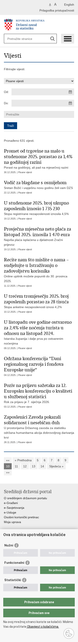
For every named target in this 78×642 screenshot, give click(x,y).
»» (8, 472)
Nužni (8, 545)
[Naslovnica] (39, 25)
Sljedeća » (56, 466)
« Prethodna (23, 460)
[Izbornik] (67, 39)
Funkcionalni (14, 563)
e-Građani (11, 503)
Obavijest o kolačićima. (42, 626)
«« (8, 460)
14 (42, 466)
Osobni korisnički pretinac (21, 517)
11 (16, 466)
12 (25, 466)
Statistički (12, 580)
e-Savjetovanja (14, 507)
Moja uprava (12, 522)
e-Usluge (10, 512)
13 (33, 466)
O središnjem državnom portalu (25, 498)
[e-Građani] (22, 5)
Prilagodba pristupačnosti (56, 10)
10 (8, 466)
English (69, 4)
